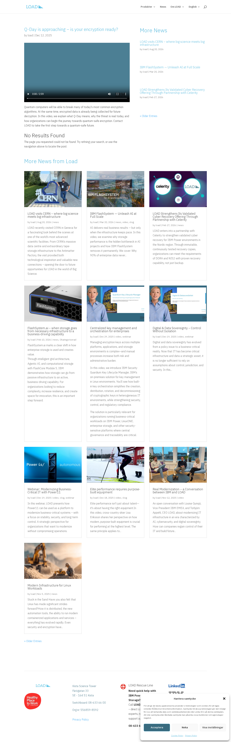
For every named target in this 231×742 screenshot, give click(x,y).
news (56, 222)
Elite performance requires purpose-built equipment (115, 490)
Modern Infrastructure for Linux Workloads (49, 586)
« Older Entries (148, 116)
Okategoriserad (68, 339)
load (30, 35)
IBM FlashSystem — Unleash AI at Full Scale (170, 67)
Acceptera (157, 727)
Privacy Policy (191, 735)
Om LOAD (175, 7)
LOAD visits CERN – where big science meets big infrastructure (172, 43)
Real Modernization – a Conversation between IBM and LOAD (178, 490)
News (163, 7)
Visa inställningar (212, 727)
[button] (224, 698)
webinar (126, 336)
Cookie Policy (177, 735)
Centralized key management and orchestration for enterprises (113, 329)
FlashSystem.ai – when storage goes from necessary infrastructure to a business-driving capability (52, 331)
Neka (185, 727)
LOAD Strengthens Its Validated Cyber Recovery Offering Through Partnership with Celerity (172, 91)
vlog (131, 222)
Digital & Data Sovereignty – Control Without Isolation (177, 329)
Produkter (146, 7)
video (125, 222)
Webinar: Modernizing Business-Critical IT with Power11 (50, 490)
